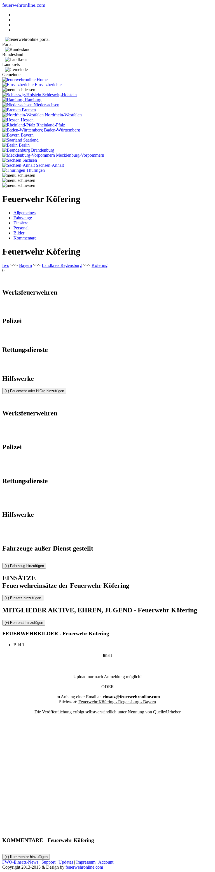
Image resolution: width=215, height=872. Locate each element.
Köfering (100, 265)
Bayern (25, 265)
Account (105, 862)
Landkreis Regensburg (62, 265)
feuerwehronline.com (23, 5)
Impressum (85, 862)
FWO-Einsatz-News (20, 862)
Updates (66, 862)
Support (48, 862)
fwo (5, 265)
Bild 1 (21, 644)
